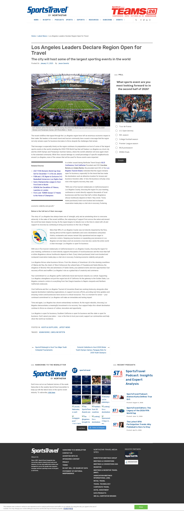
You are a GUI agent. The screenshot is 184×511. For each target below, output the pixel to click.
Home (33, 36)
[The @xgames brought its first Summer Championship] (86, 419)
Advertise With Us (70, 456)
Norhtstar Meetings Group (105, 458)
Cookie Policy (68, 509)
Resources (94, 20)
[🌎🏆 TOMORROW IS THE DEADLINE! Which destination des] (86, 380)
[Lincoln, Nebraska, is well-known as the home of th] (76, 409)
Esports (81, 20)
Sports (69, 20)
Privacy (66, 462)
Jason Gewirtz (63, 63)
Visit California (80, 165)
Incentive (97, 467)
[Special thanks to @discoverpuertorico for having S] (86, 399)
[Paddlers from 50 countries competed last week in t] (96, 409)
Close (141, 507)
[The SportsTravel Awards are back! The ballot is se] (86, 409)
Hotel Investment (101, 490)
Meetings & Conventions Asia (106, 464)
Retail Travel (99, 481)
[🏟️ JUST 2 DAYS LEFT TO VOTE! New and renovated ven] (76, 390)
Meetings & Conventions (104, 461)
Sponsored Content (71, 459)
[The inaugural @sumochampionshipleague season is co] (96, 380)
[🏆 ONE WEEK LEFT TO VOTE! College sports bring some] (106, 390)
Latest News (42, 36)
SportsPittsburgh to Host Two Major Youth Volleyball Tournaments (51, 348)
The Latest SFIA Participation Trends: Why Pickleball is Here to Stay (139, 424)
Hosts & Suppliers (49, 327)
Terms (65, 465)
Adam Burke (44, 332)
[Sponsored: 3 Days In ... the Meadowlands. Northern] (106, 419)
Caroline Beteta (58, 332)
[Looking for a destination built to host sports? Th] (106, 409)
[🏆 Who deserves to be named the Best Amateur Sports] (76, 399)
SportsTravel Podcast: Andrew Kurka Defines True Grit (139, 397)
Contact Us (67, 453)
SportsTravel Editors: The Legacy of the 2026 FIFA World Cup (139, 410)
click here (51, 392)
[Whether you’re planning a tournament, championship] (96, 399)
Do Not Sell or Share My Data (75, 468)
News (36, 20)
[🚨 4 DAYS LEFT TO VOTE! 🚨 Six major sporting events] (96, 390)
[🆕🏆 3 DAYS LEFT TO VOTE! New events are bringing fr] (86, 390)
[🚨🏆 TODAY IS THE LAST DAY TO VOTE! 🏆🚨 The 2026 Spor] (76, 380)
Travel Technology (102, 484)
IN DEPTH (47, 20)
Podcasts (59, 20)
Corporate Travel (101, 487)
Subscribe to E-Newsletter (74, 450)
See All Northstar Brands (105, 496)
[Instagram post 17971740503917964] (76, 419)
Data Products (100, 493)
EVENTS (119, 20)
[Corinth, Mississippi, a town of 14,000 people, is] (106, 380)
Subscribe (107, 20)
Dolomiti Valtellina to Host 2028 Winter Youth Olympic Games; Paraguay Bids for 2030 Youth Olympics (91, 350)
